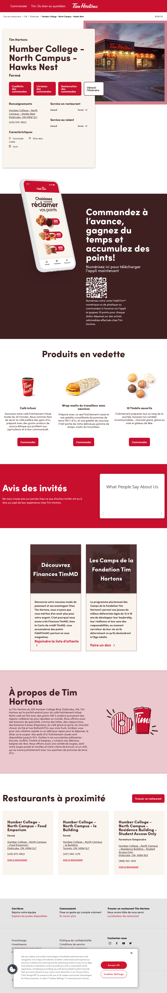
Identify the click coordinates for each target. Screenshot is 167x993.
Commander (18, 6)
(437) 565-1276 (71, 854)
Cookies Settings (114, 974)
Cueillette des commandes (19, 88)
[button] (12, 969)
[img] (130, 943)
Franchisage (19, 940)
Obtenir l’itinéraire (93, 89)
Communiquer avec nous (26, 948)
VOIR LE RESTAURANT (17, 860)
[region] (75, 968)
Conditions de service (72, 944)
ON (25, 16)
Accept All (114, 965)
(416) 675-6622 (17, 122)
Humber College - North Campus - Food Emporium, (26, 845)
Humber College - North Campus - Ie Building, (82, 845)
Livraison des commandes (44, 88)
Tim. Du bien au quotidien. (48, 6)
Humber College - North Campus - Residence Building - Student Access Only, (138, 850)
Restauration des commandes (69, 88)
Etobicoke (34, 16)
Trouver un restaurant (148, 798)
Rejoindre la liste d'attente (57, 641)
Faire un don (101, 645)
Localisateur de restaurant (123, 916)
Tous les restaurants (12, 16)
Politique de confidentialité (75, 940)
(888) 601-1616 (127, 861)
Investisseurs (19, 944)
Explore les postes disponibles (29, 916)
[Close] (131, 953)
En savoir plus (68, 916)
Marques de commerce (73, 948)
